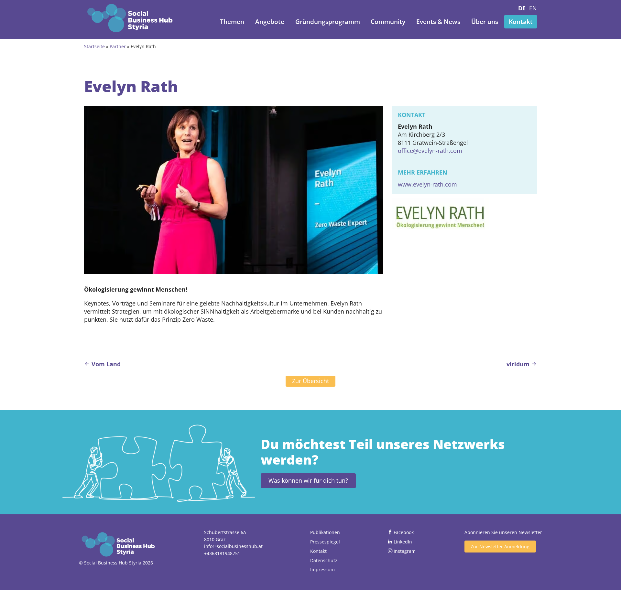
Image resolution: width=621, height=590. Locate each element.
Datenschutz (323, 560)
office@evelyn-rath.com (430, 151)
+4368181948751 (222, 553)
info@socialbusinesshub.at (233, 546)
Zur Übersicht (310, 381)
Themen (232, 21)
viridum (519, 364)
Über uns (484, 21)
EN (533, 8)
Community (388, 21)
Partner (118, 46)
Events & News (438, 21)
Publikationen (325, 532)
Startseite (94, 46)
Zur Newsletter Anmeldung (500, 546)
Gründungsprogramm (327, 21)
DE (522, 8)
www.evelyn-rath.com (427, 184)
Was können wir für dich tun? (308, 480)
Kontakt (521, 21)
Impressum (322, 569)
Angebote (269, 21)
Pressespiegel (325, 542)
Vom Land (105, 364)
